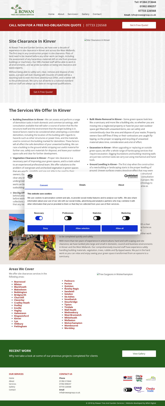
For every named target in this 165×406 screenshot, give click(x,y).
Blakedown (20, 289)
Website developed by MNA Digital (141, 403)
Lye (16, 321)
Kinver (17, 318)
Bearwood (19, 281)
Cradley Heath (22, 302)
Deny (45, 228)
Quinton (68, 286)
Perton (68, 283)
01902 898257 (148, 6)
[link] (73, 14)
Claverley (19, 300)
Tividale (68, 307)
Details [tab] (82, 185)
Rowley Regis (71, 288)
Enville (17, 307)
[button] (139, 25)
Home (51, 14)
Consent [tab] (44, 185)
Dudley (18, 305)
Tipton (68, 304)
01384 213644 (148, 2)
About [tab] (121, 185)
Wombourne (71, 325)
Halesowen (20, 313)
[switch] (68, 218)
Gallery (85, 14)
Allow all (119, 228)
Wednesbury (71, 312)
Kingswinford (21, 315)
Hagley (18, 310)
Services (72, 14)
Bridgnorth (20, 294)
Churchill (19, 297)
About (61, 14)
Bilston (18, 284)
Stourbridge (70, 301)
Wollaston (69, 320)
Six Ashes (69, 296)
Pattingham (20, 326)
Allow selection (82, 228)
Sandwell (69, 291)
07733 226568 (147, 11)
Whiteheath (70, 317)
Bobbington (20, 292)
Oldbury (18, 323)
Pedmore (69, 280)
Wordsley (69, 328)
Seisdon (68, 293)
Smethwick (70, 299)
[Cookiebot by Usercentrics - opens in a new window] (126, 176)
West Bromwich (72, 314)
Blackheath (20, 286)
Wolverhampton (73, 322)
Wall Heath (70, 309)
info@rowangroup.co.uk (143, 15)
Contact (97, 14)
